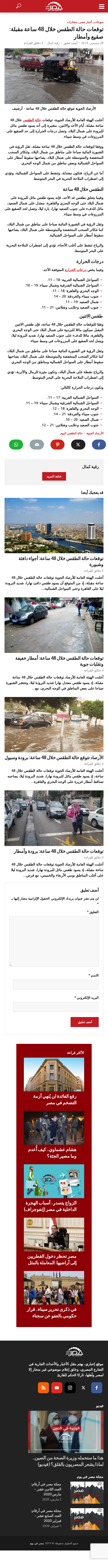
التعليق (93, 912)
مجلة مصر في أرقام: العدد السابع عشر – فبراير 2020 (46, 1515)
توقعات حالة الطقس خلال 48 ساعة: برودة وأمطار (58, 851)
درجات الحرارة (75, 269)
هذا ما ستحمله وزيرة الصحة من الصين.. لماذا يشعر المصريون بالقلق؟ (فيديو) (68, 1461)
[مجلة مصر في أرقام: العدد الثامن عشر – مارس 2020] (86, 1493)
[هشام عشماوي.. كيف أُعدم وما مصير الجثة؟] (54, 1128)
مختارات (72, 22)
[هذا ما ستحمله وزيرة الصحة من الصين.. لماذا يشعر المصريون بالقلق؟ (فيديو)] (65, 1432)
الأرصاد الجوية (94, 433)
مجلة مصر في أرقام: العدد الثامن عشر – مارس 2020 (46, 1489)
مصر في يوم (37, 1543)
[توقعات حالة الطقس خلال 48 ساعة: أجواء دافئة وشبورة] (54, 525)
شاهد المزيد (54, 476)
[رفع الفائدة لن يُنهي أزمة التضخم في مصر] (54, 1074)
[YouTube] (56, 1387)
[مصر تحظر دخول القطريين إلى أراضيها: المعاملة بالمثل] (54, 1234)
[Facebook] (96, 1387)
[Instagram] (70, 1387)
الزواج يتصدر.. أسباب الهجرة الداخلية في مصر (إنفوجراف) (50, 1206)
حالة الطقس (32, 119)
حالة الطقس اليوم (71, 433)
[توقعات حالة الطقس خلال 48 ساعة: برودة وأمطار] (54, 818)
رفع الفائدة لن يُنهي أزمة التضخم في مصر (55, 1099)
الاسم (93, 975)
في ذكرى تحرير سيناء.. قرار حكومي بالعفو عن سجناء (52, 1312)
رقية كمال (53, 43)
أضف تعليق (70, 43)
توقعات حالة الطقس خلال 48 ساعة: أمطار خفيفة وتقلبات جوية (59, 661)
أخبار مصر (85, 22)
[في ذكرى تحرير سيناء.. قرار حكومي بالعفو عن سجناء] (54, 1288)
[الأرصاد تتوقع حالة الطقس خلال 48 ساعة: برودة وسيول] (54, 725)
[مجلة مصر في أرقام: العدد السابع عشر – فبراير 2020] (86, 1519)
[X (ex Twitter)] (83, 1387)
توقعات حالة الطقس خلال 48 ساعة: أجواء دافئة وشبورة (61, 561)
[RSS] (43, 1387)
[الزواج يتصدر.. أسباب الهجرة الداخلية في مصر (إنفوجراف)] (54, 1181)
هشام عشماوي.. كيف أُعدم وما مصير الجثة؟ (52, 1153)
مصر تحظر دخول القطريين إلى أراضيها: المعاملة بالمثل (52, 1259)
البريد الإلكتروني (86, 997)
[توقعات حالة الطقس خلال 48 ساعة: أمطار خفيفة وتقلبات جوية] (54, 625)
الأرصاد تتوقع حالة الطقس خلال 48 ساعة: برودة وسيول (54, 757)
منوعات (98, 22)
